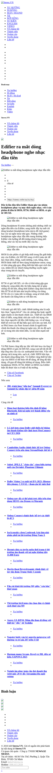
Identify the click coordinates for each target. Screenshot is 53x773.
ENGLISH (12, 23)
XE (8, 15)
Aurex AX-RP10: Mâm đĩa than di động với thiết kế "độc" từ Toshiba (29, 621)
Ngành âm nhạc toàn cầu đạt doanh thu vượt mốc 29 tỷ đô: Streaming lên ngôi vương (27, 674)
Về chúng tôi (13, 29)
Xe (8, 98)
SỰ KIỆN (11, 21)
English (10, 106)
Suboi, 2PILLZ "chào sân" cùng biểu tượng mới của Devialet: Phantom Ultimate (29, 465)
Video (10, 111)
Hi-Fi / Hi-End (14, 95)
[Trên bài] (2, 139)
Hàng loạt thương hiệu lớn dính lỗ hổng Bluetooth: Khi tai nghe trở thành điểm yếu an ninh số (28, 411)
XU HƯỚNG (13, 7)
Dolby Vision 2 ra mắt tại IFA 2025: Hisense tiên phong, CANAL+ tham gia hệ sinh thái (28, 482)
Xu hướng (12, 90)
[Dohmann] (2, 700)
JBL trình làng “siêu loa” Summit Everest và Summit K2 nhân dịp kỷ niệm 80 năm (29, 387)
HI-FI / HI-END (14, 13)
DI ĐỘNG (12, 10)
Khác (9, 109)
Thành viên (12, 31)
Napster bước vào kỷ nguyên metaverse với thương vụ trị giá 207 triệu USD (28, 638)
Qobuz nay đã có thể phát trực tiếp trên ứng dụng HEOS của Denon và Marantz (29, 499)
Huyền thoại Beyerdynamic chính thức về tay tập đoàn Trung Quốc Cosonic (27, 570)
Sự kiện (10, 103)
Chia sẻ (15, 372)
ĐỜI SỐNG (13, 18)
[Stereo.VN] (7, 2)
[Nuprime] (2, 706)
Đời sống (11, 101)
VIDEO (11, 26)
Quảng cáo (12, 34)
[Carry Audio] (2, 703)
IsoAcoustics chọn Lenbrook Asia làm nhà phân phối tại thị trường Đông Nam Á (28, 533)
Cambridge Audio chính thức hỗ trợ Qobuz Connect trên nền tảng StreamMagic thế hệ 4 (29, 448)
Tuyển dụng (12, 37)
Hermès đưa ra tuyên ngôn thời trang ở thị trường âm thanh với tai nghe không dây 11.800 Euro (28, 552)
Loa (15, 394)
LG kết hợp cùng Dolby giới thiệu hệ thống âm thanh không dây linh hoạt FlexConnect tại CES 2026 (28, 430)
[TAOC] (2, 709)
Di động (11, 93)
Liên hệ (10, 39)
